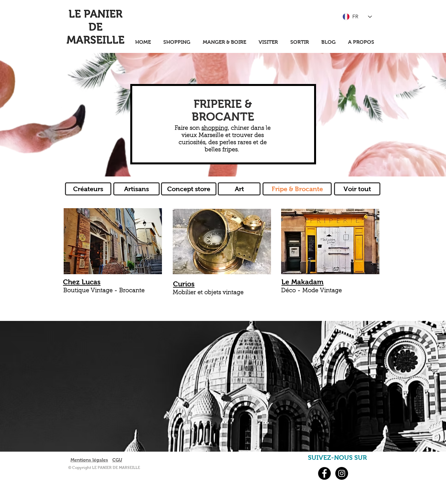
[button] (297, 188)
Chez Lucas (82, 282)
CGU (117, 459)
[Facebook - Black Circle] (324, 473)
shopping (214, 128)
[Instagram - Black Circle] (341, 473)
